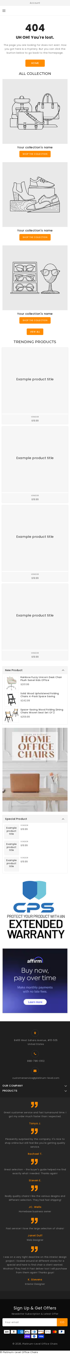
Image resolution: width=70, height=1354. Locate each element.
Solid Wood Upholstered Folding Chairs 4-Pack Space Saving (40, 695)
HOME (35, 63)
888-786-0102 (35, 1061)
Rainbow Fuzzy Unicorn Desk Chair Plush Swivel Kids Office (41, 679)
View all (35, 331)
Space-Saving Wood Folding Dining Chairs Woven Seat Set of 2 (42, 711)
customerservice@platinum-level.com (35, 1078)
